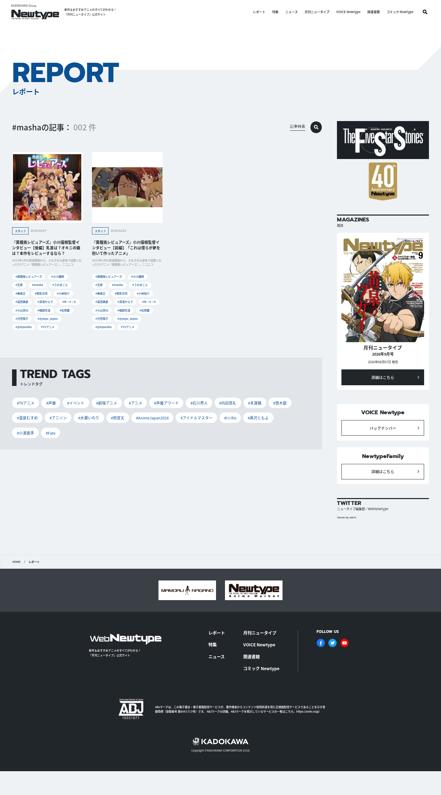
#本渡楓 (254, 403)
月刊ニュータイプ (317, 11)
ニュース (291, 11)
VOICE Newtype (348, 11)
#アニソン (58, 417)
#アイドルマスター (197, 417)
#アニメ (135, 403)
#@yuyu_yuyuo (48, 318)
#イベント (75, 403)
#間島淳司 (41, 293)
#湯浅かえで (45, 302)
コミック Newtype (400, 11)
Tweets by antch (346, 517)
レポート (259, 11)
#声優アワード (166, 403)
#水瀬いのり (88, 417)
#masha (37, 285)
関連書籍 (373, 11)
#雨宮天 (117, 417)
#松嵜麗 (65, 310)
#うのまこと (60, 285)
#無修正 (20, 293)
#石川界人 (199, 403)
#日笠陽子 (22, 318)
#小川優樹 (57, 276)
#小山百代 (22, 310)
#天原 (19, 285)
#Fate (50, 433)
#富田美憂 (22, 302)
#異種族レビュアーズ (29, 276)
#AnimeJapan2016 (152, 417)
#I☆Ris (230, 417)
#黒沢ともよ (258, 417)
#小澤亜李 (25, 433)
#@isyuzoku (24, 327)
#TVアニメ (47, 327)
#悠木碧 (280, 403)
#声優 (51, 403)
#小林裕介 (63, 293)
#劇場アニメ (106, 403)
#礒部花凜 (44, 310)
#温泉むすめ (27, 417)
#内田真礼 (227, 403)
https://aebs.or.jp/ (308, 711)
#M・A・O (69, 302)
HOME (16, 562)
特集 (275, 11)
